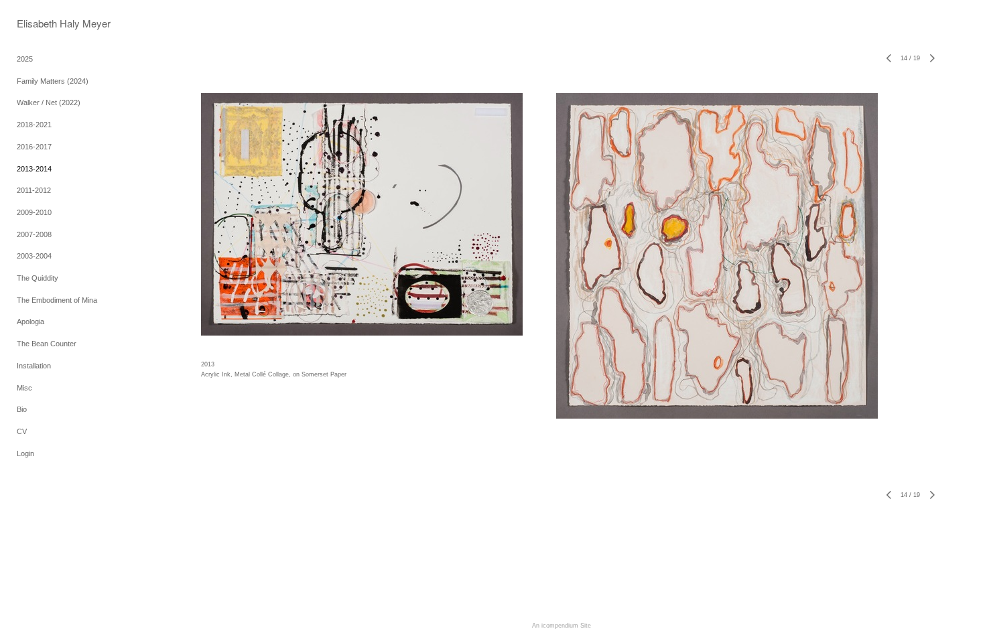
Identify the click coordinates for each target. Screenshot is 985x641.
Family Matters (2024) (52, 81)
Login (25, 453)
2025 (25, 59)
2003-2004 (34, 256)
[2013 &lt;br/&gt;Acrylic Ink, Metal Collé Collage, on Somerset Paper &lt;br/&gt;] (362, 214)
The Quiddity (37, 278)
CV (22, 431)
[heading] (50, 23)
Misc (24, 388)
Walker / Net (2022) (48, 102)
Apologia (30, 321)
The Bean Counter (46, 344)
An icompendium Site (561, 625)
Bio (22, 409)
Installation (34, 366)
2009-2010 (34, 212)
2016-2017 (34, 147)
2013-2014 (34, 169)
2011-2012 (34, 190)
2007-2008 (34, 234)
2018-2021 (34, 125)
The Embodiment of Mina (57, 300)
